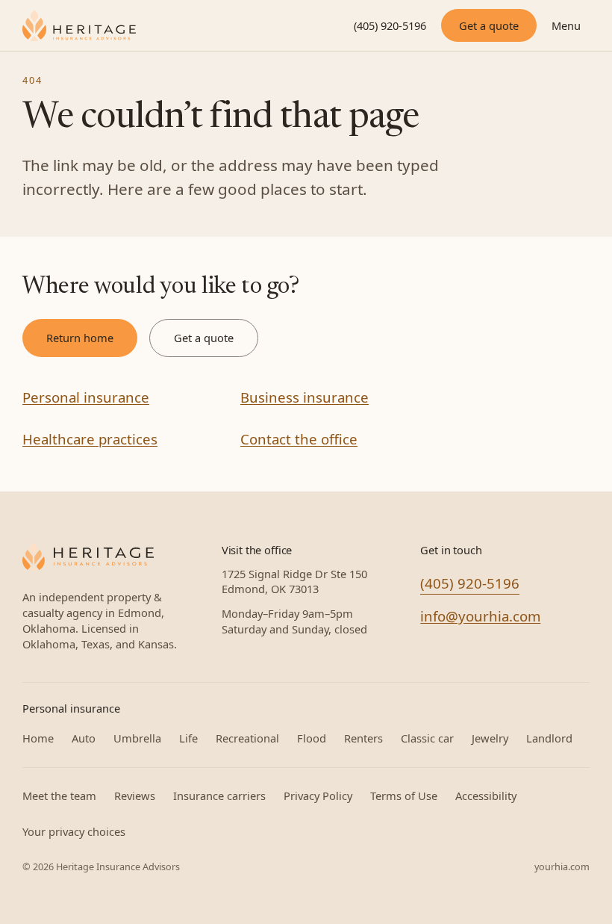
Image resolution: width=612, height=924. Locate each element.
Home (38, 738)
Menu (566, 25)
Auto (84, 738)
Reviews (134, 795)
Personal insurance (85, 397)
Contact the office (298, 439)
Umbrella (137, 738)
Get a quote (489, 25)
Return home (79, 337)
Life (188, 738)
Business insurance (304, 397)
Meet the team (59, 795)
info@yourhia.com (480, 616)
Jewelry (490, 738)
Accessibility (485, 795)
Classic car (427, 738)
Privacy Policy (318, 795)
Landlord (549, 738)
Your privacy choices (73, 831)
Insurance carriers (219, 795)
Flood (311, 738)
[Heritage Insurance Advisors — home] (88, 556)
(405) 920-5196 (390, 25)
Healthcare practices (89, 439)
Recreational (247, 738)
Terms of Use (403, 795)
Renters (363, 738)
